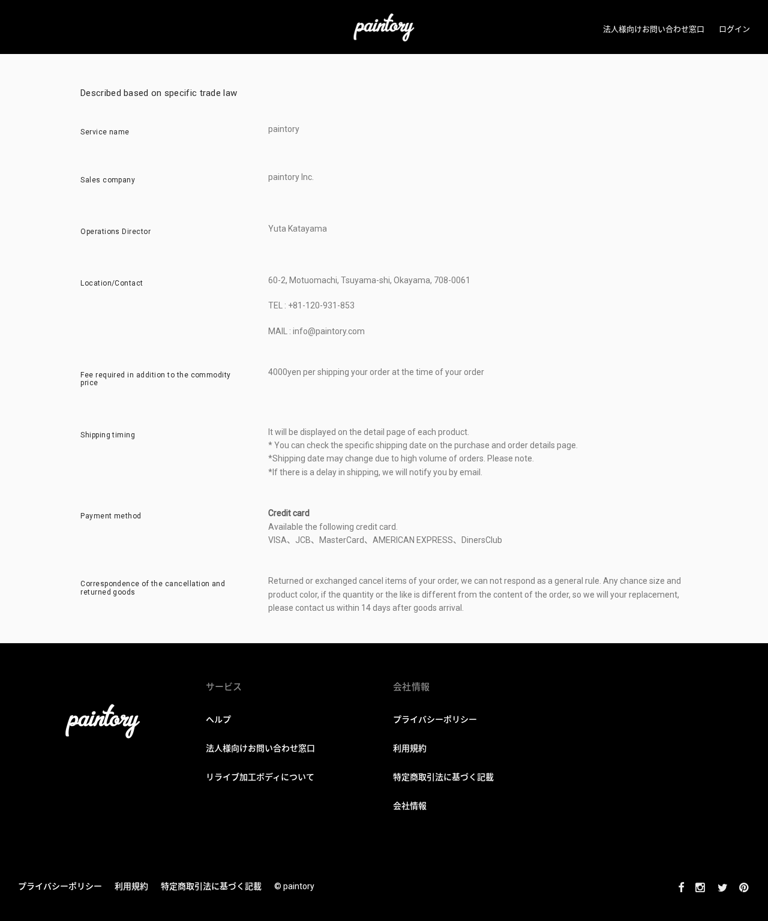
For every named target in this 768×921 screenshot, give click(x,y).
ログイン (734, 29)
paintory (298, 886)
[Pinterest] (744, 887)
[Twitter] (723, 887)
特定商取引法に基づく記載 (211, 886)
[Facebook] (681, 887)
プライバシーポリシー (60, 886)
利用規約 (131, 886)
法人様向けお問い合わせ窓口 (653, 29)
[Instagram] (700, 887)
